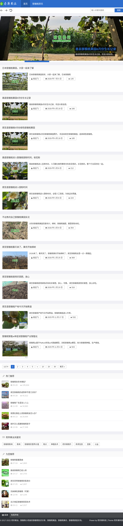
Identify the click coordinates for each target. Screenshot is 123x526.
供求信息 (79, 444)
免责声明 (14, 515)
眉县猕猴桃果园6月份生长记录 (16, 98)
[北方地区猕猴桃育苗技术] (5, 504)
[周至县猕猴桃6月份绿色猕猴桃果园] (61, 38)
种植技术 (54, 444)
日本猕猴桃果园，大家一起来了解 (18, 68)
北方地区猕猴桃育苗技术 (20, 502)
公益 (96, 444)
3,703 (24, 474)
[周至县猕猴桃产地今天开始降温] (15, 320)
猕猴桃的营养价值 (32, 444)
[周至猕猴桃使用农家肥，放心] (15, 290)
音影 (89, 444)
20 (49, 367)
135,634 (25, 385)
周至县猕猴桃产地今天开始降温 (17, 306)
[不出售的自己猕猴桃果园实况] (15, 230)
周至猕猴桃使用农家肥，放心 (16, 276)
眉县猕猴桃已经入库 (18, 470)
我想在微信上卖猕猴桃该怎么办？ (24, 413)
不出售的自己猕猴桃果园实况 (16, 217)
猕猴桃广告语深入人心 (19, 403)
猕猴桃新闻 (8, 444)
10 (43, 367)
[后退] (1, 10)
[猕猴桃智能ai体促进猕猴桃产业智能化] (15, 350)
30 (55, 367)
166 (73, 109)
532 (74, 317)
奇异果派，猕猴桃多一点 (9, 4)
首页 (25, 4)
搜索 (119, 10)
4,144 (24, 495)
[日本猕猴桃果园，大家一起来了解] (15, 81)
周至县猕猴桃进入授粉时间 (14, 187)
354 (72, 228)
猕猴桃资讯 (37, 4)
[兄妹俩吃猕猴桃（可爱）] (5, 493)
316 (73, 287)
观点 (45, 444)
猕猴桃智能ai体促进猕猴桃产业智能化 (20, 336)
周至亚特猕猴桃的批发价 (20, 481)
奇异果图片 (66, 444)
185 (73, 138)
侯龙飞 (36, 79)
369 (73, 258)
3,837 (24, 484)
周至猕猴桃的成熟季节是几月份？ (24, 392)
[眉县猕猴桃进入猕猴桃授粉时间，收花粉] (15, 171)
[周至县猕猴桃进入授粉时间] (15, 201)
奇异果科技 (102, 520)
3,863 (24, 463)
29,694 (25, 417)
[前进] (6, 10)
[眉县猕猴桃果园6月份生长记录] (15, 111)
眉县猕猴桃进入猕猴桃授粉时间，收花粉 (21, 157)
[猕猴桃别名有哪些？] (5, 384)
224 (72, 198)
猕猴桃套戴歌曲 (16, 460)
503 (73, 347)
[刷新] (10, 10)
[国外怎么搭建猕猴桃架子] (5, 426)
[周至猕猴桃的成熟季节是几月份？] (5, 394)
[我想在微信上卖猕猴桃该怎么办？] (5, 415)
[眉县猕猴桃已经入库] (5, 472)
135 (72, 79)
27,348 (25, 427)
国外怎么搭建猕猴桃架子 (20, 424)
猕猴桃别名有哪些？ (18, 382)
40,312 (25, 396)
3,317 (24, 505)
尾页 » (62, 367)
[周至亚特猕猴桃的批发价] (5, 483)
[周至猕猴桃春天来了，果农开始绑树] (15, 260)
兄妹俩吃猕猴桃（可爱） (20, 491)
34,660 (25, 406)
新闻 (18, 444)
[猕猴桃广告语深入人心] (5, 405)
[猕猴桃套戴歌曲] (5, 462)
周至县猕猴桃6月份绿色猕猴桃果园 (18, 127)
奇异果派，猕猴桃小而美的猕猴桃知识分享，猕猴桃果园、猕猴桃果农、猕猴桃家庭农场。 (47, 520)
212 (72, 168)
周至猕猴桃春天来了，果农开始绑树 (19, 247)
